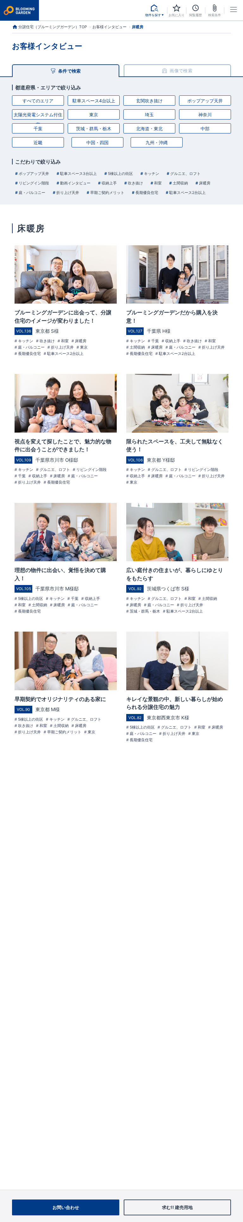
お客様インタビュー (109, 27)
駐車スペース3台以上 (78, 173)
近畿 (38, 142)
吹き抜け (135, 183)
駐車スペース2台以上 (187, 192)
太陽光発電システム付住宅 (38, 115)
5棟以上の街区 (120, 173)
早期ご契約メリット (106, 192)
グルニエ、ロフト (185, 173)
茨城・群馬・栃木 (93, 128)
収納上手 (109, 183)
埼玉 (149, 114)
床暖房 (204, 183)
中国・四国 (97, 142)
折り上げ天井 (67, 192)
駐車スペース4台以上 (93, 100)
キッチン (151, 173)
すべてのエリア (37, 100)
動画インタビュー (74, 183)
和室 (157, 183)
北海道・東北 (149, 128)
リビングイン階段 (33, 183)
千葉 (38, 128)
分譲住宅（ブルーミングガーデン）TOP (52, 26)
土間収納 (180, 183)
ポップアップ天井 (205, 100)
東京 (93, 114)
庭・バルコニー (31, 192)
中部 (205, 128)
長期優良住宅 (146, 192)
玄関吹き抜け (149, 100)
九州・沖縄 (157, 142)
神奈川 (205, 114)
